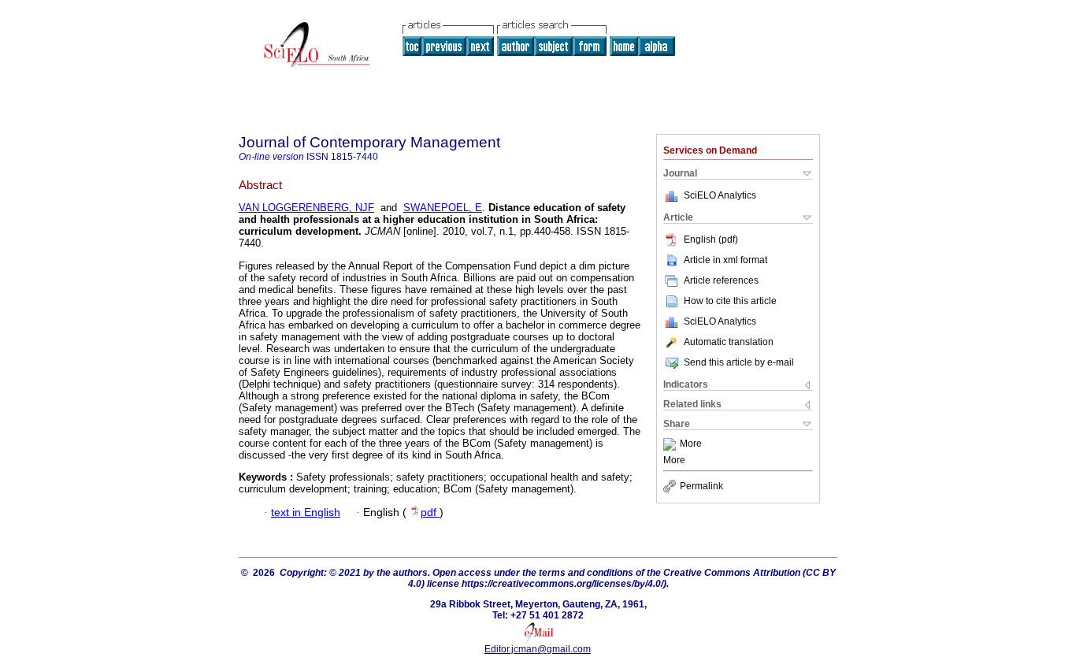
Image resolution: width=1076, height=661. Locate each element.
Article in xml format (725, 260)
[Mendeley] (671, 444)
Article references (721, 280)
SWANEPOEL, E (442, 208)
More (691, 444)
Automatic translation (729, 341)
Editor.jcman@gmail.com (537, 649)
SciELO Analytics (720, 195)
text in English (305, 512)
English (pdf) (711, 239)
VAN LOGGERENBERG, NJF (306, 208)
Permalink (701, 486)
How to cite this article (730, 300)
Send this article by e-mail (739, 362)
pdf (430, 512)
